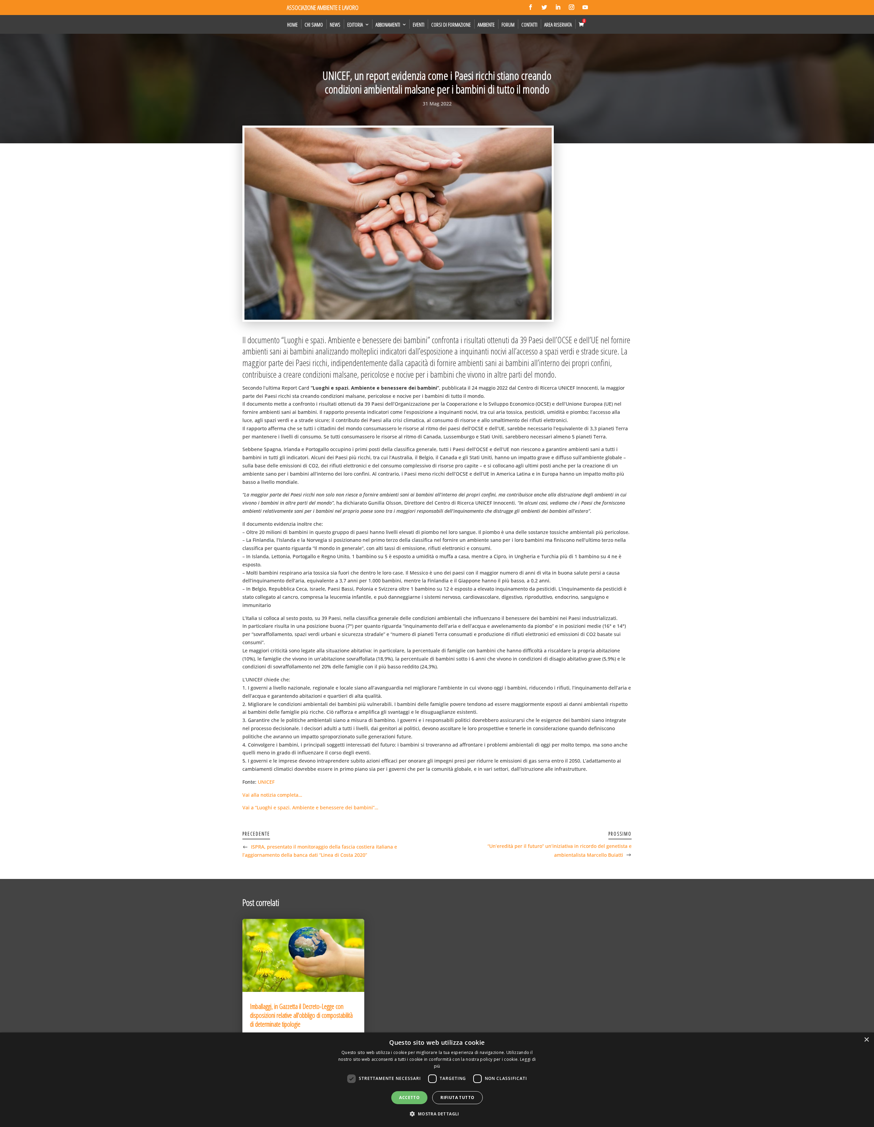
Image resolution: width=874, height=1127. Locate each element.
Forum (508, 24)
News (335, 24)
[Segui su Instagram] (571, 7)
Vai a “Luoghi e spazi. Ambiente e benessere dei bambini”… (310, 807)
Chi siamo (314, 24)
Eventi (418, 24)
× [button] (866, 1039)
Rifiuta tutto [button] (457, 1097)
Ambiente (486, 24)
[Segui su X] (544, 7)
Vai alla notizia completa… (272, 795)
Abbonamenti (388, 24)
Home (292, 24)
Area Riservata (558, 24)
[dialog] (437, 1079)
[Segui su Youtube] (585, 7)
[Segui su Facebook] (530, 7)
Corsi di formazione (451, 24)
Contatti (529, 24)
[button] (437, 1114)
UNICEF (266, 782)
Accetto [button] (409, 1097)
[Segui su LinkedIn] (557, 7)
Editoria (355, 24)
